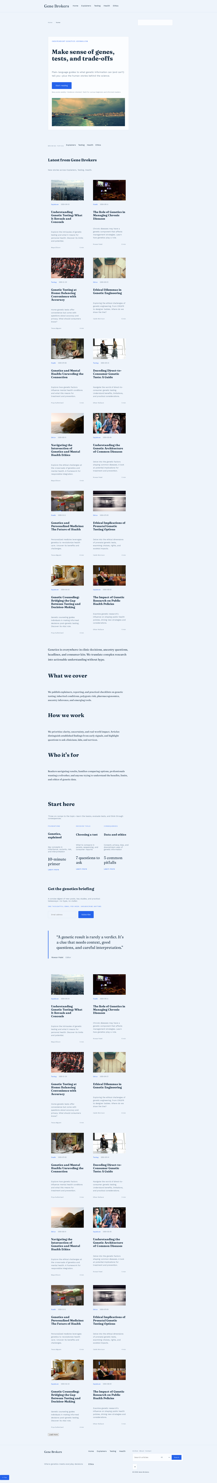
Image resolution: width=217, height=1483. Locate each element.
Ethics (115, 6)
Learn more (53, 869)
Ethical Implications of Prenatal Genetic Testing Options (109, 526)
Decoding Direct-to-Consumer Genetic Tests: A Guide (107, 374)
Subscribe (86, 914)
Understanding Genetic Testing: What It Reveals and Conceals (66, 217)
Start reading (62, 85)
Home (75, 6)
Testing (97, 6)
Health (107, 6)
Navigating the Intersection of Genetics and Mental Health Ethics (65, 450)
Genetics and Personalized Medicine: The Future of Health (67, 526)
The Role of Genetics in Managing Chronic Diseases (109, 215)
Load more (53, 1435)
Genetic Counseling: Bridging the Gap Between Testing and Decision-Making (65, 602)
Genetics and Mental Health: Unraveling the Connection (67, 374)
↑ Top (4, 1477)
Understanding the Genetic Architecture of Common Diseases (108, 448)
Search (176, 1457)
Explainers (86, 6)
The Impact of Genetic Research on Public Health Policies (108, 600)
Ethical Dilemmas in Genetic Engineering (107, 291)
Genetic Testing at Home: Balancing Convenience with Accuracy (64, 294)
